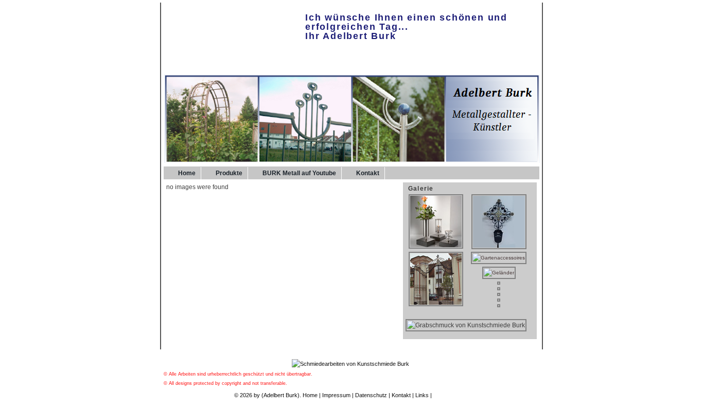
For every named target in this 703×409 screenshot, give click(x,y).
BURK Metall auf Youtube (299, 173)
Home (187, 173)
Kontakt (367, 173)
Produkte (229, 173)
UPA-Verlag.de (451, 395)
